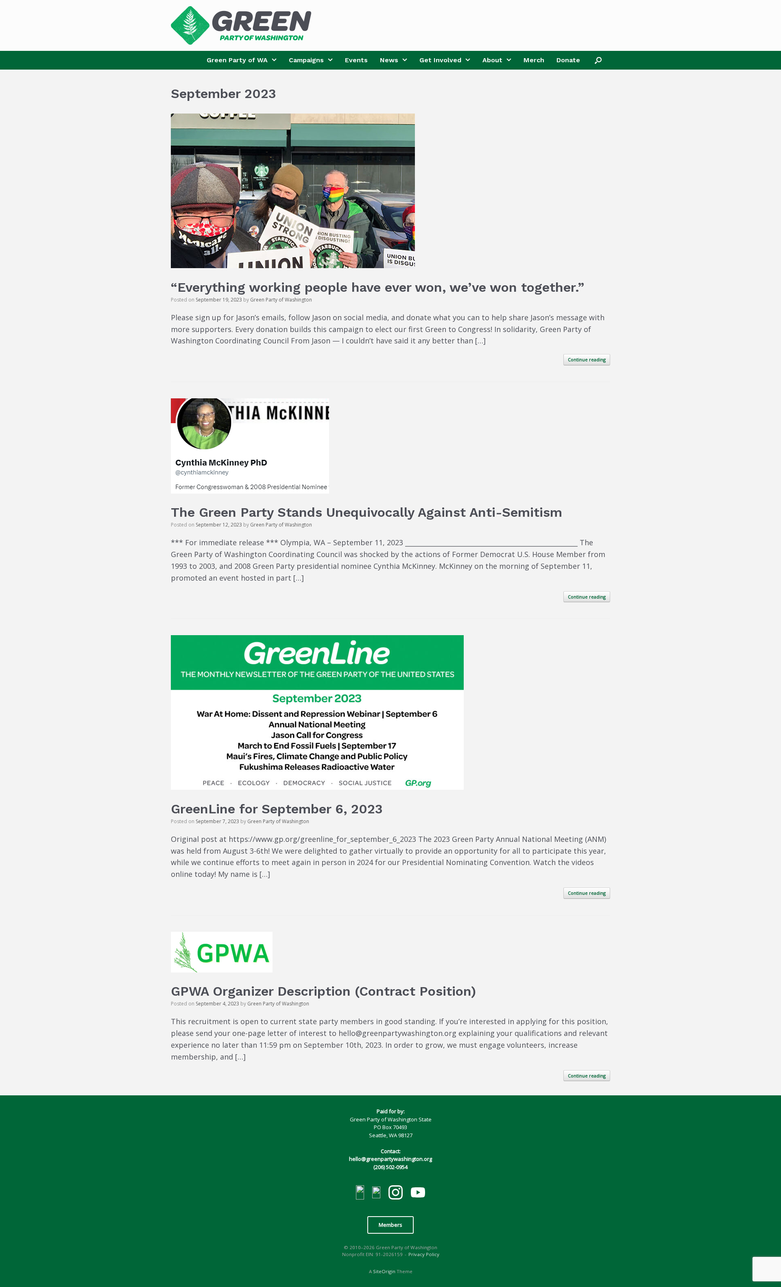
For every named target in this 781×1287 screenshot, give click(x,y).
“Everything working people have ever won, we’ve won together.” (377, 287)
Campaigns (306, 60)
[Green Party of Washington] (241, 25)
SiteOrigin (384, 1271)
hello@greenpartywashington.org (390, 1158)
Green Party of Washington (281, 299)
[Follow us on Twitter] (376, 1193)
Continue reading (587, 359)
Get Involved (440, 60)
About (492, 60)
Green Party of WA (237, 60)
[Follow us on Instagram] (395, 1193)
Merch (534, 60)
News (389, 60)
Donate (568, 60)
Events (356, 60)
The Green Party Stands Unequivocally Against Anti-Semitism (366, 512)
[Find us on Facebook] (360, 1193)
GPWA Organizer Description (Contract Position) (323, 991)
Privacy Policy (423, 1254)
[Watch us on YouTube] (418, 1193)
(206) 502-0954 (390, 1167)
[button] (598, 60)
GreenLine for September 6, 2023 (277, 809)
